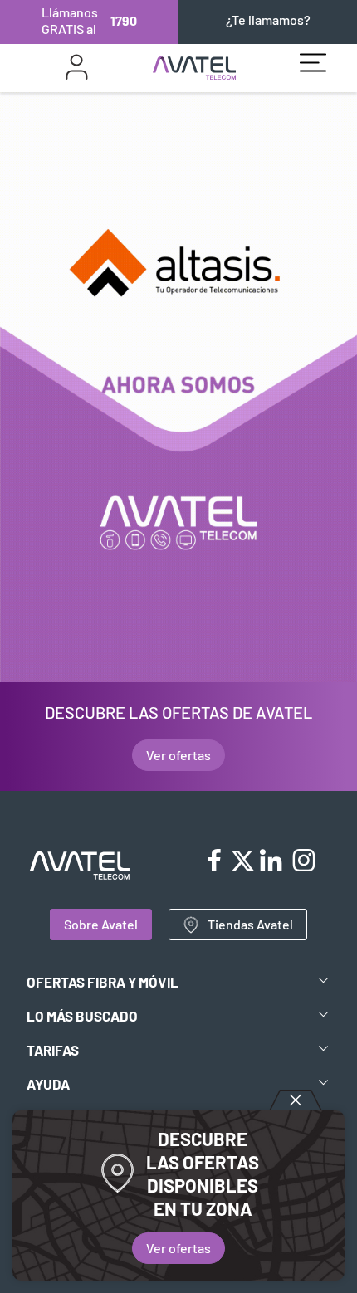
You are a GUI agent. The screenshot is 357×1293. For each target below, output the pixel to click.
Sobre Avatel (101, 924)
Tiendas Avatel (250, 924)
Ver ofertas (178, 1248)
